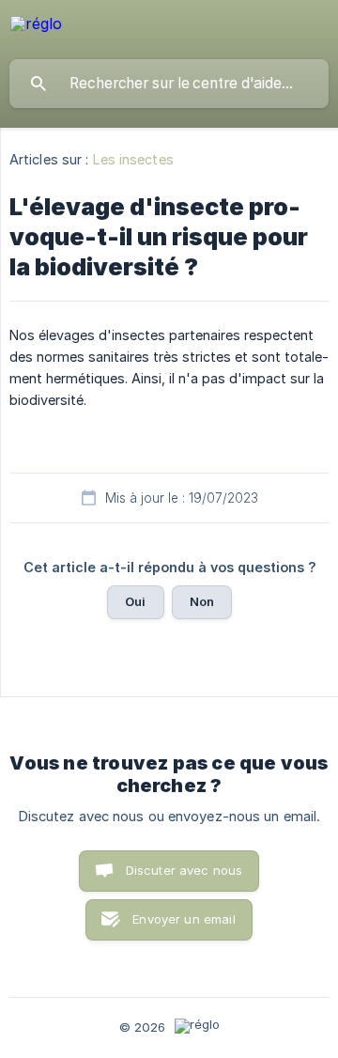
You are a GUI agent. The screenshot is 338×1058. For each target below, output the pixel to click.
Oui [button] (135, 601)
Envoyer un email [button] (183, 918)
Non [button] (202, 601)
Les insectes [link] (133, 159)
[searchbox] (169, 83)
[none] (36, 26)
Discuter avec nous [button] (184, 870)
